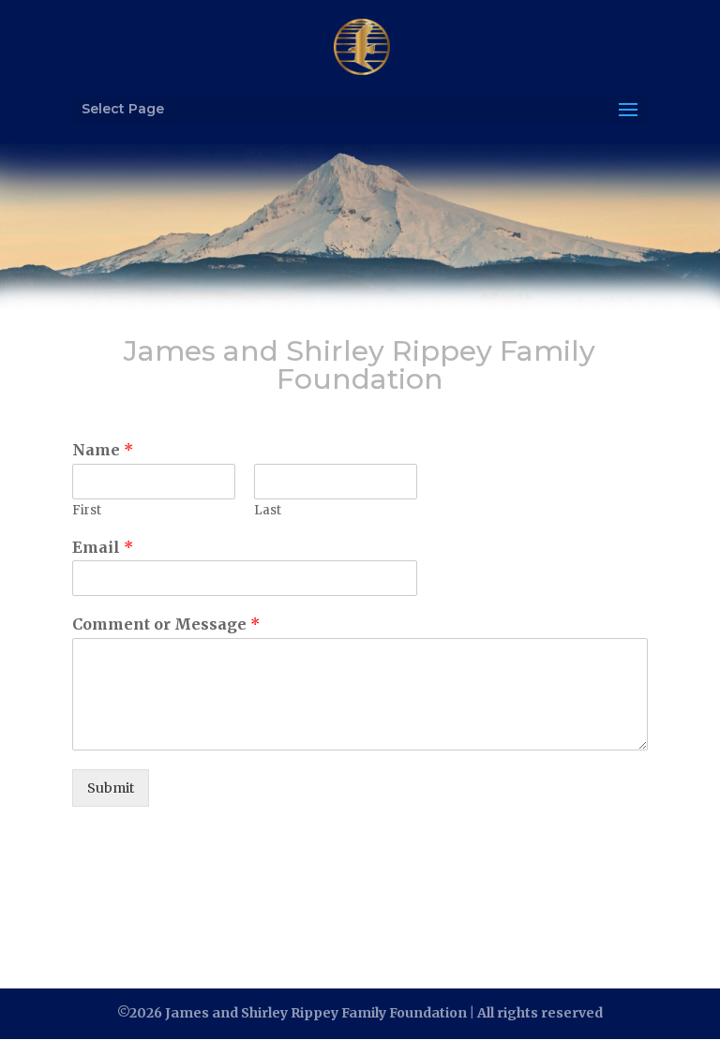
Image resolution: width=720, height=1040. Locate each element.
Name (102, 449)
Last (267, 510)
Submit (110, 788)
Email (102, 547)
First (86, 510)
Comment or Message (166, 624)
